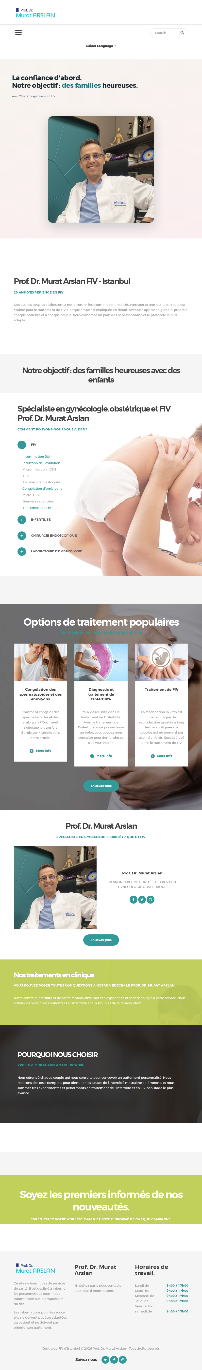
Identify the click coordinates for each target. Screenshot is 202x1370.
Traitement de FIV (36, 508)
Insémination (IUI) (36, 457)
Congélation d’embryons (42, 488)
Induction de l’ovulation (41, 463)
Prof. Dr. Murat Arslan (142, 873)
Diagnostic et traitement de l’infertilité (101, 694)
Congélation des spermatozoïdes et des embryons (40, 694)
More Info (43, 751)
